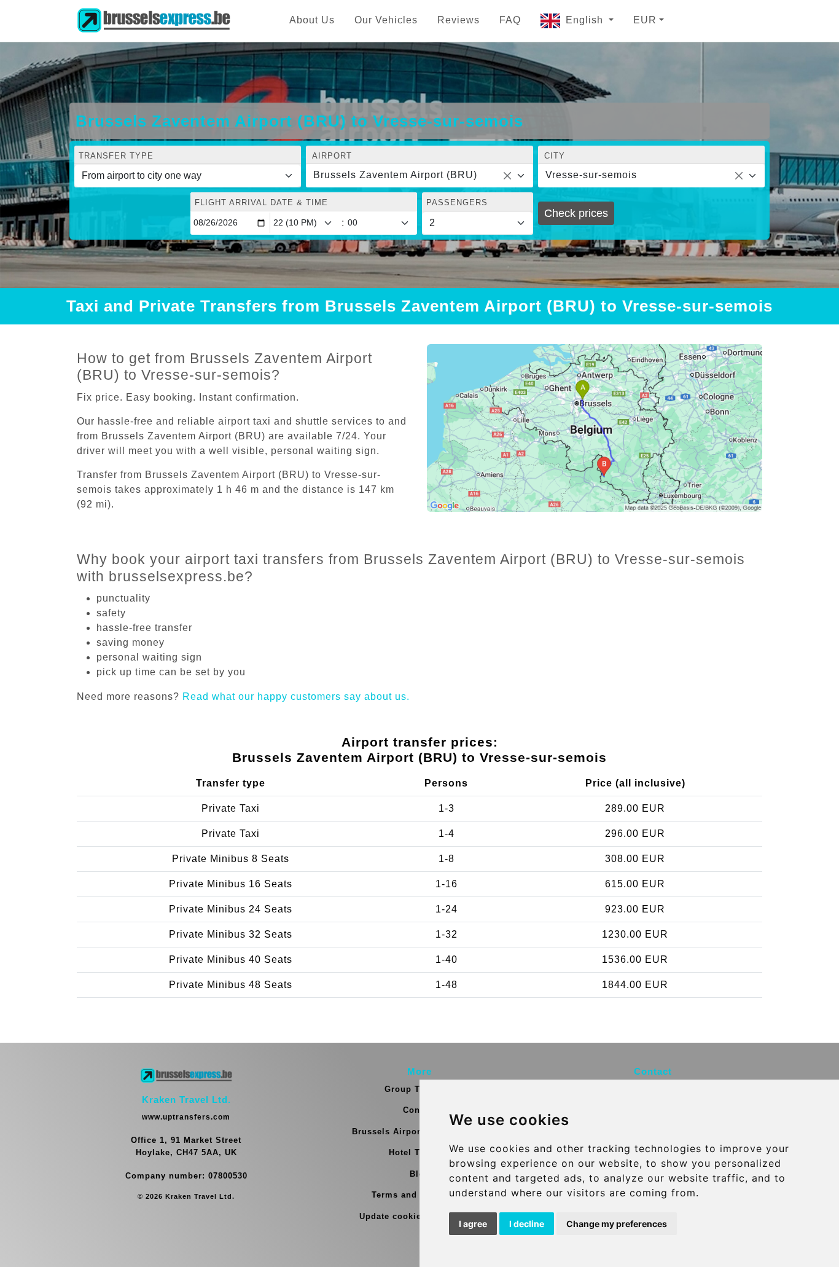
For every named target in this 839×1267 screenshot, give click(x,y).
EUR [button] (645, 20)
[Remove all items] (507, 175)
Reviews (458, 20)
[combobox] (419, 175)
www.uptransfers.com (186, 1117)
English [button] (586, 20)
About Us (312, 20)
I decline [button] (526, 1223)
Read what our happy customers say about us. (296, 696)
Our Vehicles (386, 20)
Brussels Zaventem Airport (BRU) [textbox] (395, 175)
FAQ (510, 20)
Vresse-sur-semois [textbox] (591, 175)
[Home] (153, 21)
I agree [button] (473, 1223)
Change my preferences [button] (616, 1223)
